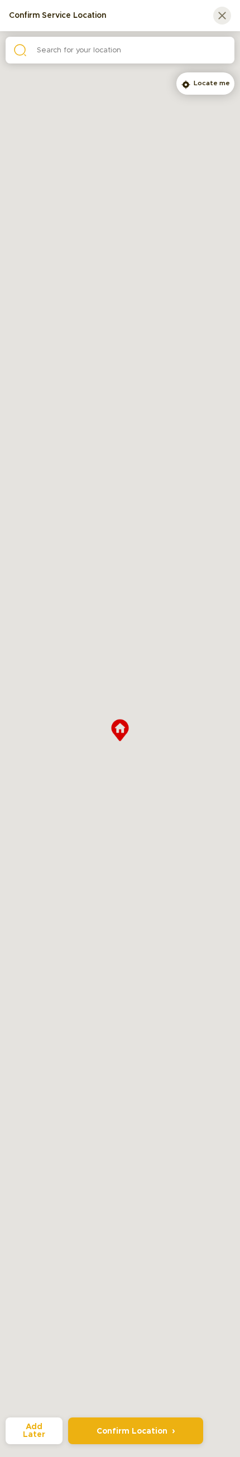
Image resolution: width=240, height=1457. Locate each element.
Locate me (212, 83)
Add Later (34, 1431)
